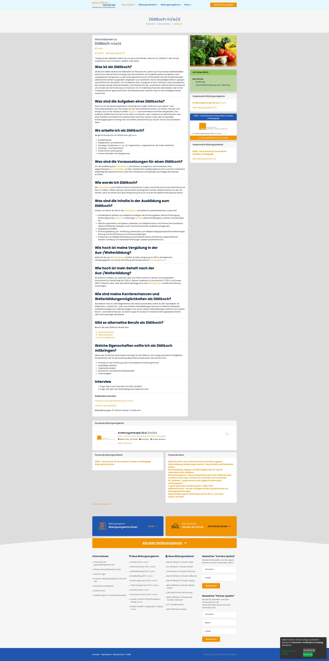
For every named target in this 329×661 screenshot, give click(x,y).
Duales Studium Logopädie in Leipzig (146, 607)
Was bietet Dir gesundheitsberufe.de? (104, 563)
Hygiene (132, 111)
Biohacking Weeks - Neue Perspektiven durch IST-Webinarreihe (199, 475)
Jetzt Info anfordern (214, 138)
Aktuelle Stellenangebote (162, 543)
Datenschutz (99, 590)
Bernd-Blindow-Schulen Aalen (180, 562)
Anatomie (119, 218)
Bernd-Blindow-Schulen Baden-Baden (181, 586)
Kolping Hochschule (104, 464)
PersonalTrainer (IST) (142, 566)
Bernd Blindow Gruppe (177, 609)
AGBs (128, 654)
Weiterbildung (122, 166)
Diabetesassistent (106, 332)
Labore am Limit (176, 496)
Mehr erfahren (124, 443)
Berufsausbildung (117, 169)
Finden (151, 526)
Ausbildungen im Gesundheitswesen (110, 595)
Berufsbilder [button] (128, 4)
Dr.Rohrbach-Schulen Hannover (181, 571)
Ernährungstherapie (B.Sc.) (209, 103)
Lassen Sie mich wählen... (289, 652)
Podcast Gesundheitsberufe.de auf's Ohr (110, 580)
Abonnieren (211, 585)
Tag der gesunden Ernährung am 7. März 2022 (190, 486)
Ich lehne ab (309, 650)
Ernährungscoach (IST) (143, 580)
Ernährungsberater (106, 337)
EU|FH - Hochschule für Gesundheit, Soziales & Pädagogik (213, 117)
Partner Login (100, 574)
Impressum (106, 654)
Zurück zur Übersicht (101, 504)
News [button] (187, 4)
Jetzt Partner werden (223, 4)
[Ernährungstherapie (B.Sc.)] (227, 434)
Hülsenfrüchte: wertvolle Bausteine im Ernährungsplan (195, 461)
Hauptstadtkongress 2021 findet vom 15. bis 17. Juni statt (195, 494)
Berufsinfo (99, 53)
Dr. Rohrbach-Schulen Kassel (180, 566)
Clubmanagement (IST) (144, 585)
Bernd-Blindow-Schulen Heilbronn (182, 576)
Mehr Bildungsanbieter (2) (204, 158)
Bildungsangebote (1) (115, 53)
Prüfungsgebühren (157, 260)
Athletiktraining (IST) (142, 571)
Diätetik (138, 218)
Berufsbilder (164, 24)
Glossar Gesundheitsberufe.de (107, 569)
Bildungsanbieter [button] (147, 4)
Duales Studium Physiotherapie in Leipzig (145, 600)
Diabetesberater (105, 335)
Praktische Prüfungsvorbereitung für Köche (114, 401)
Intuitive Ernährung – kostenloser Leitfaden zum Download (197, 477)
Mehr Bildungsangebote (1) (205, 107)
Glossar (96, 654)
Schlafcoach (139, 562)
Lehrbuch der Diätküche (105, 405)
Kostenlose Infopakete (104, 586)
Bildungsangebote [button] (170, 4)
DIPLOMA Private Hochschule (180, 592)
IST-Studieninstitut (175, 604)
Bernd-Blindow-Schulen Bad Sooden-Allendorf (179, 598)
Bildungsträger (155, 283)
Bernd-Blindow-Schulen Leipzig (181, 580)
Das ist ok (308, 654)
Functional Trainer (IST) (144, 594)
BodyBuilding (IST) (141, 576)
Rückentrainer (139, 590)
